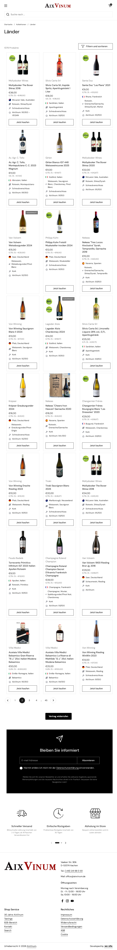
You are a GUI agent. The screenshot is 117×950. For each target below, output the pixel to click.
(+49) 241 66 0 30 (74, 870)
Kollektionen (21, 24)
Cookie (64, 934)
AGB (63, 930)
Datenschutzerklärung (67, 767)
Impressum (66, 914)
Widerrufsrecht (68, 922)
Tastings (8, 918)
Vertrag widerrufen (58, 716)
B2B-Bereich (10, 922)
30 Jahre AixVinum (13, 914)
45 (47, 700)
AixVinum (31, 946)
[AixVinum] (58, 6)
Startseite (8, 24)
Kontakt (8, 926)
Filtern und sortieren (96, 46)
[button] (110, 6)
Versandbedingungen (71, 926)
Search (7, 930)
